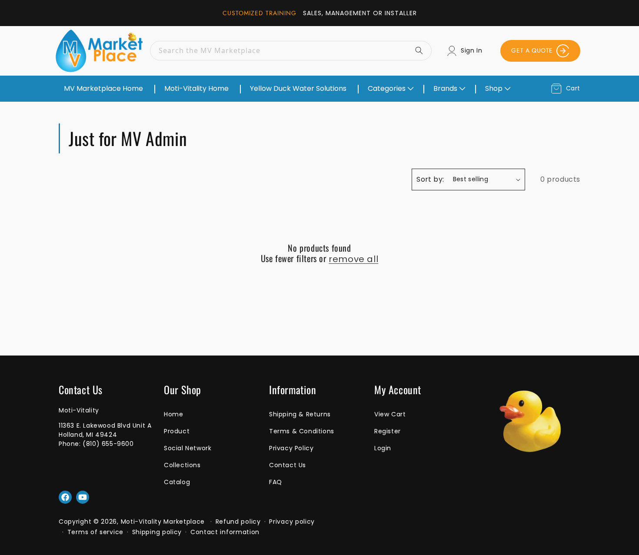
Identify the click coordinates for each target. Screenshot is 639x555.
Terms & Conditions (301, 431)
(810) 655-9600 (108, 443)
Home (173, 414)
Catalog (177, 482)
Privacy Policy (291, 448)
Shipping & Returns (300, 414)
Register (387, 431)
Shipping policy (157, 532)
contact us (287, 465)
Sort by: (430, 179)
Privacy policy (292, 521)
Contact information (225, 532)
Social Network (187, 448)
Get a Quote (532, 50)
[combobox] (291, 50)
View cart (390, 414)
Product (177, 431)
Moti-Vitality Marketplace (163, 521)
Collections (182, 465)
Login (382, 448)
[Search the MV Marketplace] (422, 50)
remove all (353, 259)
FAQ (275, 482)
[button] (390, 89)
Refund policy (238, 521)
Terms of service (95, 532)
